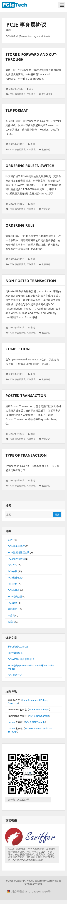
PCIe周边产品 (15, 675)
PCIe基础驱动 (15, 577)
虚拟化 (11, 621)
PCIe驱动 (12, 602)
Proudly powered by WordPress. (42, 880)
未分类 (11, 615)
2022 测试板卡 (15, 652)
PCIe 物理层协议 (16, 558)
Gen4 (10, 539)
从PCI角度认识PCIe (18, 646)
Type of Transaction (26, 455)
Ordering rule (20, 225)
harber (11, 722)
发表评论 (46, 149)
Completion (18, 348)
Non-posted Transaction (31, 280)
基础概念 (12, 609)
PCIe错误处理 (15, 596)
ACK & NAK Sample (39, 709)
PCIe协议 (31, 94)
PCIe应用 (12, 583)
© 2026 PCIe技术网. (16, 880)
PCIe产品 (12, 565)
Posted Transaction (26, 395)
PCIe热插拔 (14, 590)
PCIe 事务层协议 (18, 94)
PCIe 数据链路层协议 (18, 552)
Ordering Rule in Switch (30, 165)
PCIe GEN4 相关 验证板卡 (21, 659)
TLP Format (17, 110)
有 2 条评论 (47, 94)
